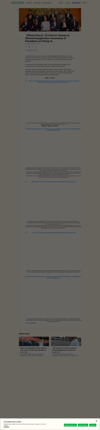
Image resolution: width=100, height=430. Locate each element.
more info (6, 426)
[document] (50, 424)
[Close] (96, 421)
